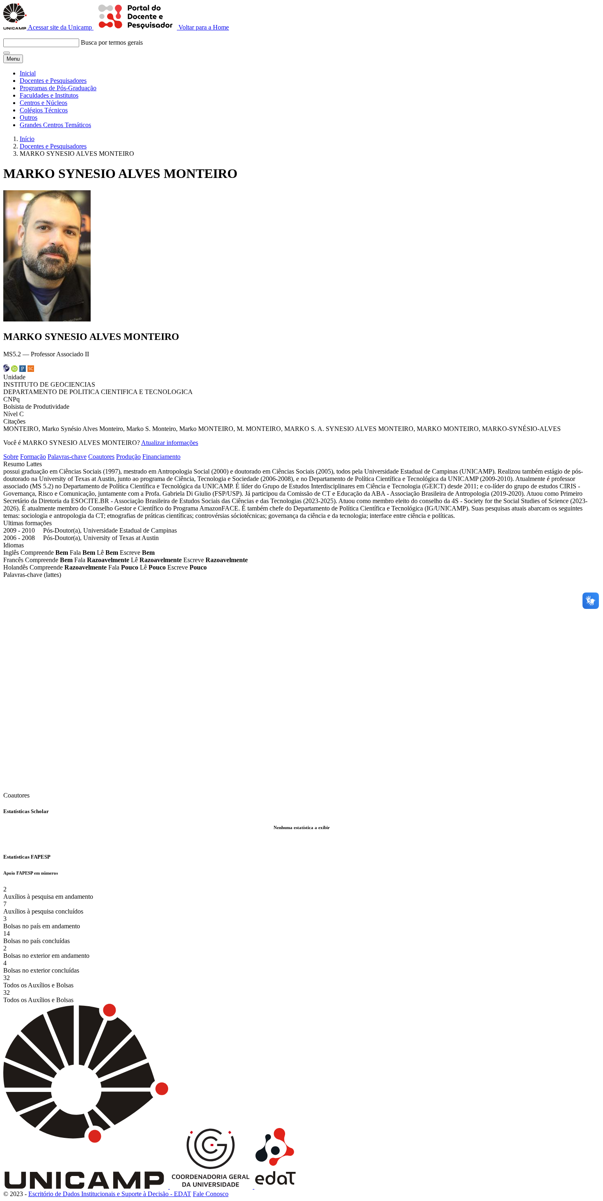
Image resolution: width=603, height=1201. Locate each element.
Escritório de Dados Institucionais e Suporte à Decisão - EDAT (109, 1193)
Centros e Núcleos (43, 102)
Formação (33, 456)
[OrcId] (14, 369)
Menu (13, 59)
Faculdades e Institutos (49, 95)
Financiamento (161, 456)
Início (27, 138)
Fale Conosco (210, 1193)
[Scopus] (30, 369)
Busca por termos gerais (112, 42)
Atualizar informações (169, 442)
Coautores (101, 456)
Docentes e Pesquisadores (53, 80)
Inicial (28, 73)
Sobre (10, 456)
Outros (28, 117)
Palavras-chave (67, 456)
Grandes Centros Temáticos (55, 124)
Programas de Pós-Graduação (58, 87)
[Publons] (22, 369)
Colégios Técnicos (44, 110)
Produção (128, 456)
